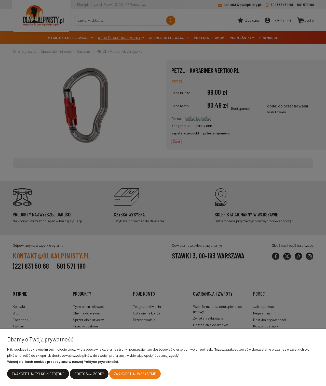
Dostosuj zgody (89, 373)
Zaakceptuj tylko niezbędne (38, 373)
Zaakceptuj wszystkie (135, 373)
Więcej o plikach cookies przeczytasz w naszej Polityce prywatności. (63, 361)
